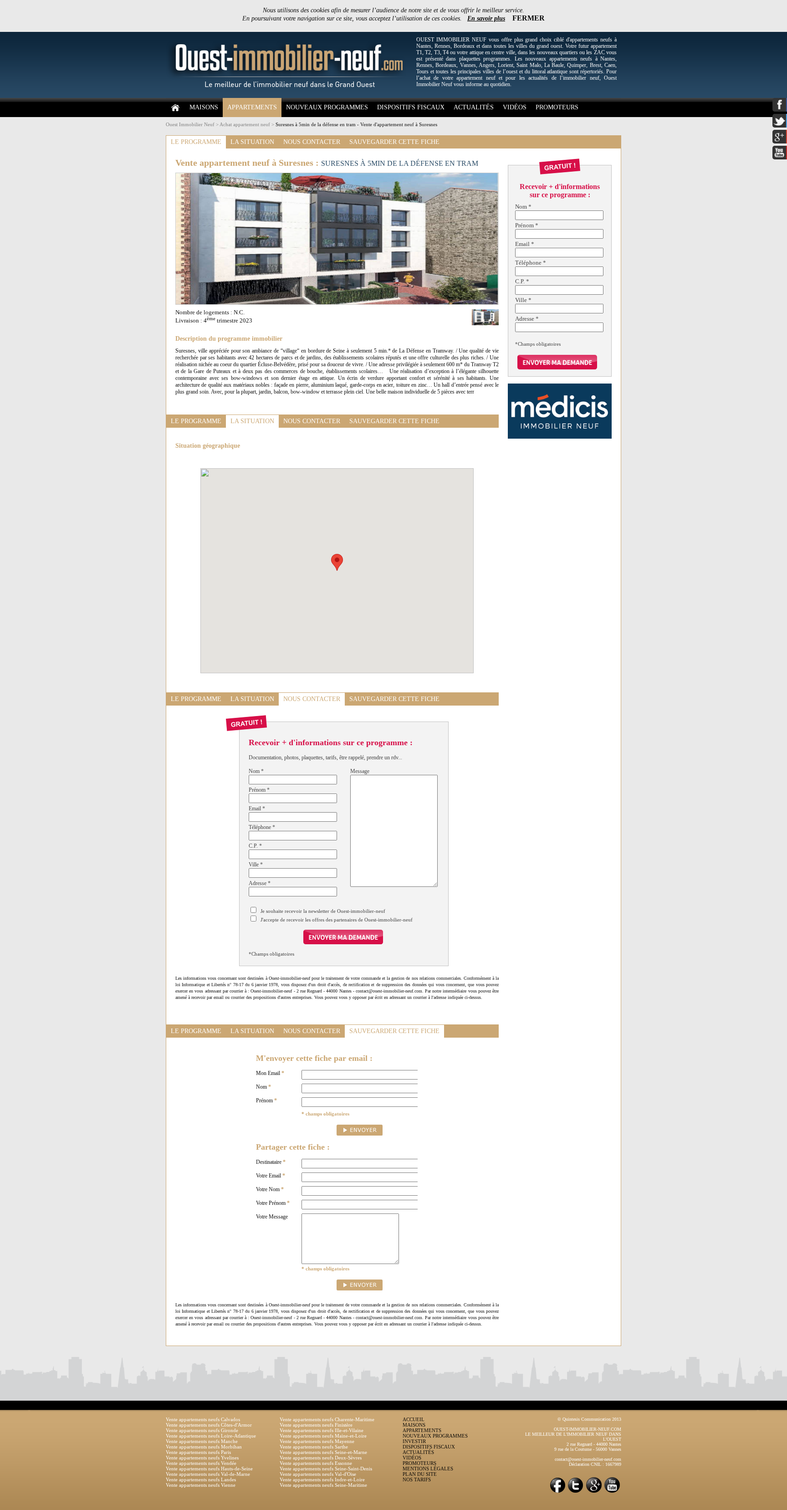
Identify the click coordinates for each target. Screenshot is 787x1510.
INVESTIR (414, 1441)
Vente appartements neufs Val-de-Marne (208, 1474)
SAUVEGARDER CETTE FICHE (394, 141)
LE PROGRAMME (196, 141)
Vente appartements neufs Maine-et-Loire (323, 1435)
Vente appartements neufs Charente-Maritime (327, 1419)
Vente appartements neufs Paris (198, 1452)
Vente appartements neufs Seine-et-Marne (323, 1452)
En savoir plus (486, 18)
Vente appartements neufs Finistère (316, 1425)
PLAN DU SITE (420, 1474)
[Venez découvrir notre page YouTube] (612, 1492)
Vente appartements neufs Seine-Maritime (323, 1485)
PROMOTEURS (557, 107)
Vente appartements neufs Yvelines (202, 1457)
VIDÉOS (514, 107)
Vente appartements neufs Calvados (203, 1419)
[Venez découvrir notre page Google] (594, 1492)
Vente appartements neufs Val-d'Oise (318, 1474)
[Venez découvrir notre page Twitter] (576, 1492)
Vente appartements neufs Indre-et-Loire (322, 1479)
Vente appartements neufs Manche (202, 1441)
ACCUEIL (413, 1419)
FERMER (528, 18)
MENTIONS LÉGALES (428, 1468)
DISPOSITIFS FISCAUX (411, 107)
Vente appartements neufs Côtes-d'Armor (209, 1425)
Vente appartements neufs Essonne (316, 1463)
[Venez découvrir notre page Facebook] (557, 1492)
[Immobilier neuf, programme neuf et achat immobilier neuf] (289, 96)
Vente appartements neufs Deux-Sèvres (321, 1457)
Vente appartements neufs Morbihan (204, 1446)
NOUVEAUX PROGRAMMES (327, 107)
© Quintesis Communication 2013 (589, 1419)
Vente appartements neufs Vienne (200, 1485)
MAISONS (203, 107)
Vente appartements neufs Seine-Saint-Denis (326, 1468)
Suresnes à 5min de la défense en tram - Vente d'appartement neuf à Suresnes (356, 124)
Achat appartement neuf (245, 124)
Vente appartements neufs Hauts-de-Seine (209, 1468)
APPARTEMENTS (252, 107)
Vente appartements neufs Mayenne (317, 1441)
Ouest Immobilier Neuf (190, 124)
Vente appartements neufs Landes (201, 1479)
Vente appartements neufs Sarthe (314, 1446)
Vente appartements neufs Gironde (202, 1430)
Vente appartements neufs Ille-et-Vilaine (321, 1430)
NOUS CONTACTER (311, 141)
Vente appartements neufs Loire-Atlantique (211, 1435)
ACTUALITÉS (474, 107)
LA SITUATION (252, 141)
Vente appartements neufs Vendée (201, 1463)
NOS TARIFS (417, 1479)
